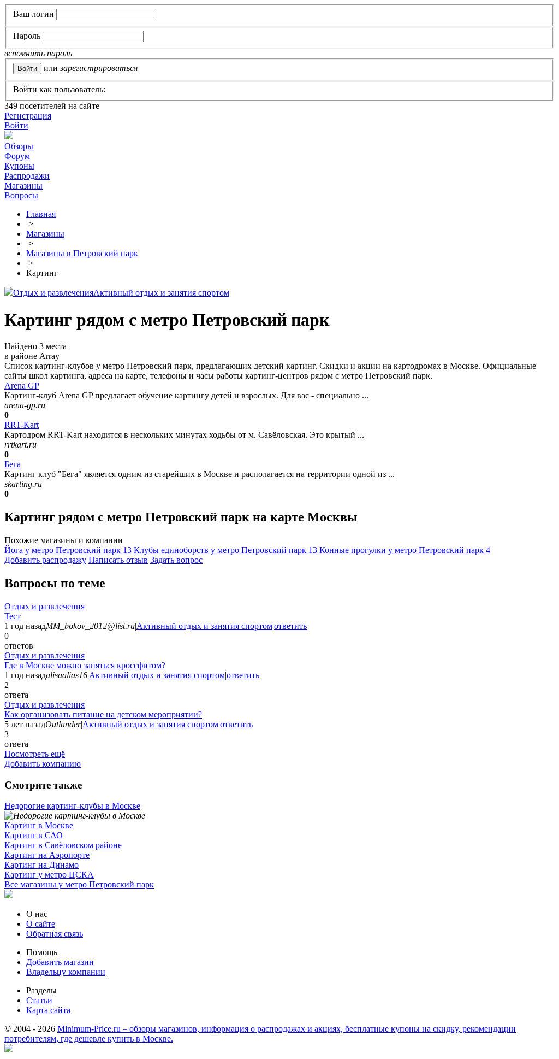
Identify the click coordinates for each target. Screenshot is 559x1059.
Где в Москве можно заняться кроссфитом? (84, 665)
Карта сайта (48, 1010)
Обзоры (18, 146)
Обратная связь (54, 933)
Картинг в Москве (38, 825)
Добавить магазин (60, 962)
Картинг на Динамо (41, 864)
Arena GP (21, 385)
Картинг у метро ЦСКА (49, 874)
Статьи (39, 1000)
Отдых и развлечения (53, 292)
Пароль (26, 35)
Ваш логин (33, 14)
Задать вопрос (176, 559)
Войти (16, 125)
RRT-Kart (21, 425)
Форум (17, 156)
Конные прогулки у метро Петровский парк (404, 550)
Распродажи (27, 175)
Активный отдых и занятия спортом (161, 292)
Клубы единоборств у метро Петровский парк (225, 550)
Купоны (19, 165)
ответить (290, 626)
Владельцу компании (65, 971)
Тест (12, 616)
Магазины (23, 185)
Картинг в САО (33, 835)
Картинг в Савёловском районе (63, 845)
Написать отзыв (118, 559)
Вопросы (21, 195)
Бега (12, 464)
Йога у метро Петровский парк (68, 550)
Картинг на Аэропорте (47, 855)
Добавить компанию (42, 763)
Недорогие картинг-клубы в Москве (72, 805)
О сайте (40, 923)
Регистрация (27, 115)
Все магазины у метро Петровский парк (79, 884)
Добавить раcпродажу (45, 559)
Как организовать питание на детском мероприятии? (103, 714)
